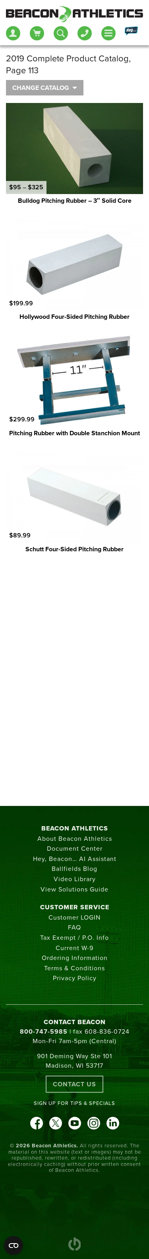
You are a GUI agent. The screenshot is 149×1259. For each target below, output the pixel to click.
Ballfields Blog (74, 869)
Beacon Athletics (74, 828)
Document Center (75, 849)
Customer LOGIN (74, 918)
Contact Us (74, 1084)
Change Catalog (40, 88)
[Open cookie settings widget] (13, 1245)
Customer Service (74, 907)
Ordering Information (75, 958)
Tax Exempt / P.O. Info (74, 938)
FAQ (74, 927)
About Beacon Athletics (74, 839)
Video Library (75, 879)
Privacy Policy (75, 978)
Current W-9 (74, 948)
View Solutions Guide (74, 889)
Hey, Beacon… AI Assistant (74, 859)
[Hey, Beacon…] (131, 33)
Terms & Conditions (74, 968)
